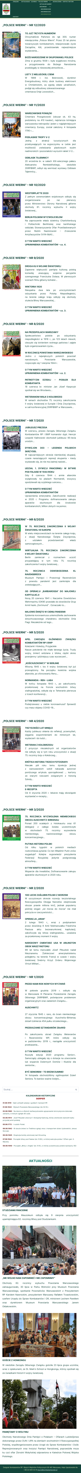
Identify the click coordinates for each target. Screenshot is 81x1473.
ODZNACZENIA (57, 1)
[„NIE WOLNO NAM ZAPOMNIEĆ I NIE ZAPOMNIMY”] (39, 1250)
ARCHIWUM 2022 (46, 9)
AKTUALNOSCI (25, 1)
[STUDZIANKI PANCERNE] (39, 1186)
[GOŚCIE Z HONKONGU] (39, 1335)
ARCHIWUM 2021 (46, 11)
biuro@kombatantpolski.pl (47, 1470)
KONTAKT (16, 16)
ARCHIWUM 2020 (46, 14)
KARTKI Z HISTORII (68, 1)
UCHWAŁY (34, 1)
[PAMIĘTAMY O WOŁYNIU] (39, 1404)
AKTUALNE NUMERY (46, 4)
